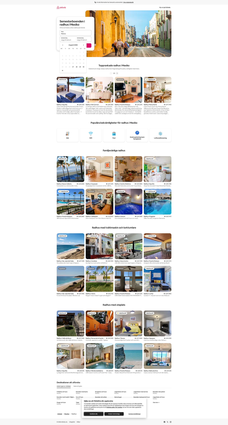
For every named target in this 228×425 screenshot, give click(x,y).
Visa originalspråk (128, 2)
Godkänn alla (93, 414)
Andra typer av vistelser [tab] (64, 386)
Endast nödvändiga (114, 414)
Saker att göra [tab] (78, 386)
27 (73, 67)
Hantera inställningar (134, 414)
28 (76, 67)
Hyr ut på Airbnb (164, 7)
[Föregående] (111, 73)
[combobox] (75, 34)
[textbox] (67, 40)
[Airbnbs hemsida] (61, 7)
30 (83, 67)
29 (80, 67)
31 (62, 70)
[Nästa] (117, 73)
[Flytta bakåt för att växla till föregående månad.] (62, 45)
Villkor (78, 422)
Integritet (72, 422)
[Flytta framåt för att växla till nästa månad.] (83, 45)
